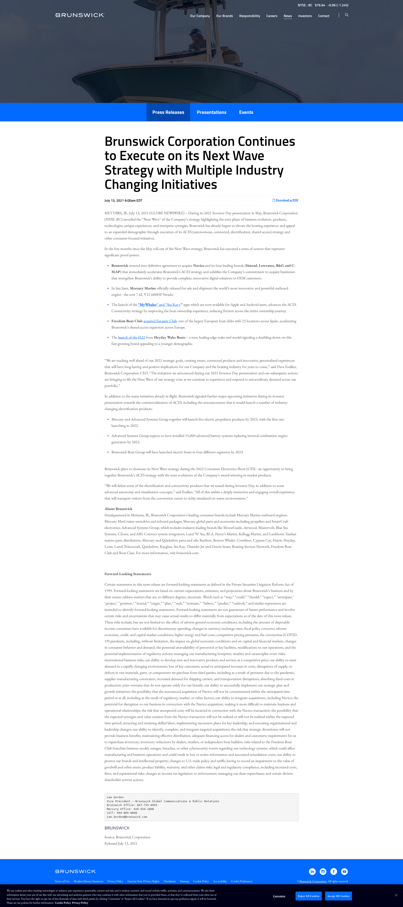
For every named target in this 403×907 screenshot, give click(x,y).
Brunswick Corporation (313, 881)
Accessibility (220, 881)
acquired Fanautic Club (160, 320)
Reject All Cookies (308, 896)
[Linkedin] (312, 873)
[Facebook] (334, 873)
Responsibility (249, 15)
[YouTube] (344, 873)
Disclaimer (170, 881)
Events (246, 112)
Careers (271, 15)
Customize (279, 896)
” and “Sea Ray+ (169, 304)
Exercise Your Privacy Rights (143, 881)
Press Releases (168, 112)
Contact (323, 15)
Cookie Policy (201, 881)
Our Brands (224, 15)
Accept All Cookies (338, 896)
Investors (305, 15)
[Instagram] (323, 873)
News (288, 15)
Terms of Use (62, 881)
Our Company (200, 15)
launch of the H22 (131, 337)
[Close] (396, 895)
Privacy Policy (115, 881)
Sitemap (184, 881)
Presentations (211, 112)
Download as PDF (286, 200)
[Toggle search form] (346, 15)
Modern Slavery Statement (88, 881)
